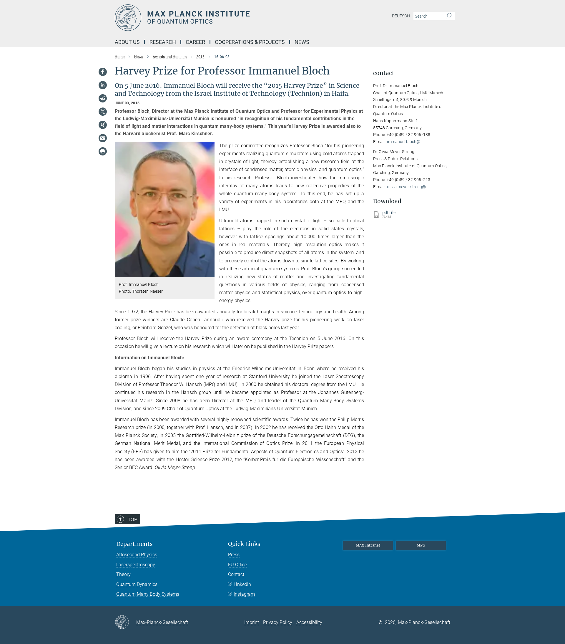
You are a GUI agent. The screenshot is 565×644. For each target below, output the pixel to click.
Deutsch (401, 16)
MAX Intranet (368, 545)
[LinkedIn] (102, 85)
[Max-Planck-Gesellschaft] (125, 622)
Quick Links (244, 544)
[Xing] (102, 124)
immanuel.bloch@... (405, 141)
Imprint (251, 622)
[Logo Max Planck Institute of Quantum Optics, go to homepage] (225, 17)
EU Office (237, 564)
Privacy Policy (277, 622)
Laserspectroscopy (135, 564)
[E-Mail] (102, 138)
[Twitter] (102, 111)
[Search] (449, 16)
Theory (123, 574)
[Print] (102, 151)
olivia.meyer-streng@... (407, 186)
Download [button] (387, 201)
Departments (134, 544)
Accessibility (309, 622)
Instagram (244, 594)
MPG (421, 545)
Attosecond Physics (136, 554)
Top (132, 519)
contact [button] (383, 73)
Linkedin (242, 584)
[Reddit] (102, 98)
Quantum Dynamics (136, 584)
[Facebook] (102, 71)
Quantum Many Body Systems (147, 594)
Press (234, 554)
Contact (236, 574)
